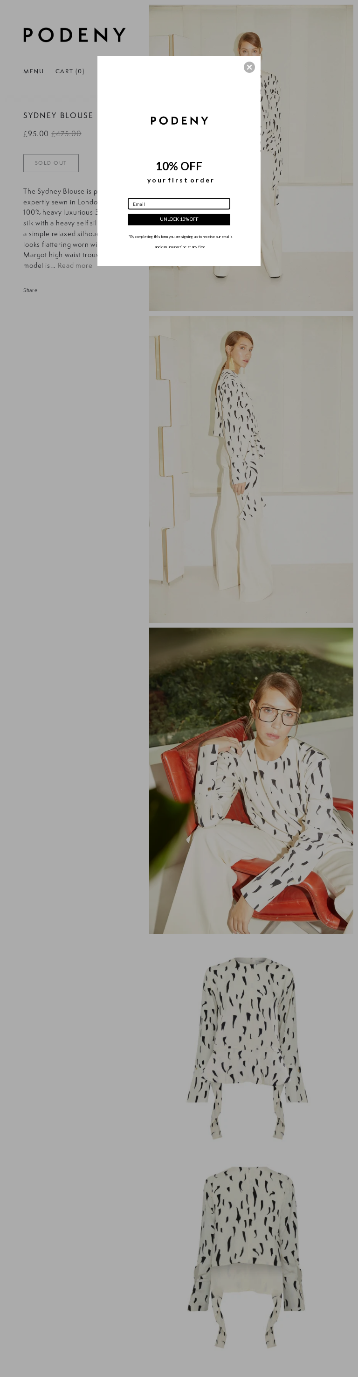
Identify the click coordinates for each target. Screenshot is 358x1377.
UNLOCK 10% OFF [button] (179, 219)
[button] (249, 67)
